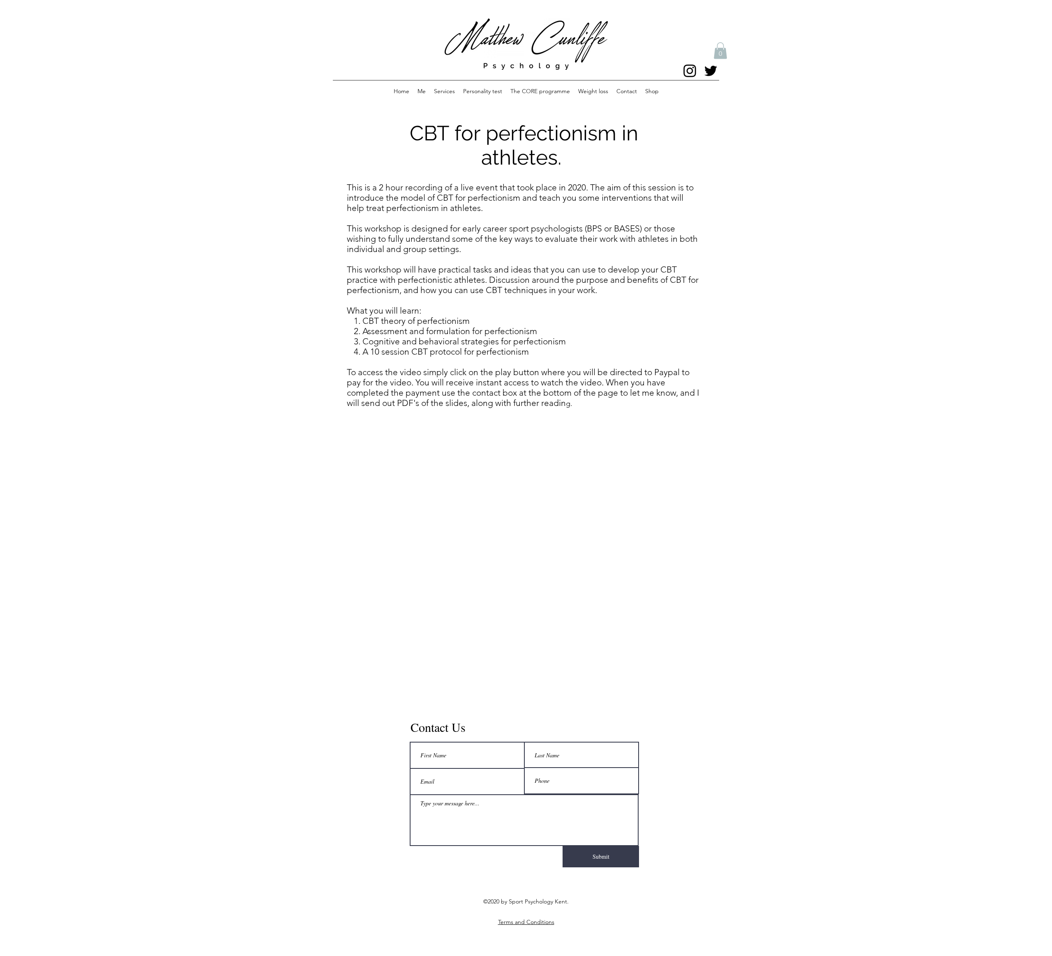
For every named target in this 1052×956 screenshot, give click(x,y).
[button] (720, 50)
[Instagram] (689, 70)
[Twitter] (710, 70)
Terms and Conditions (526, 922)
